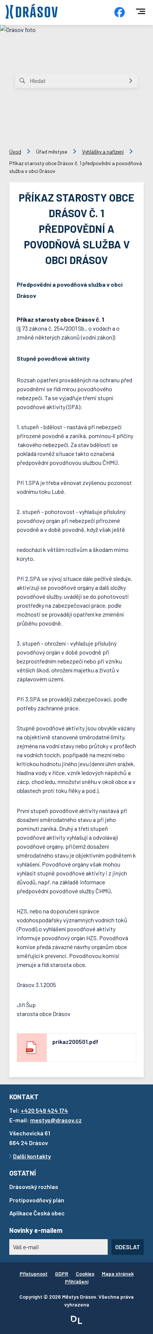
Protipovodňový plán (36, 1199)
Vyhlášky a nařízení (103, 151)
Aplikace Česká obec (37, 1212)
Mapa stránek (118, 1273)
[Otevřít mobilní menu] (140, 11)
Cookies (85, 1273)
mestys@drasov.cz (56, 1120)
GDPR (61, 1273)
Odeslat (127, 1246)
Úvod (15, 151)
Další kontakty (32, 1156)
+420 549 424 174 (44, 1110)
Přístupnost (34, 1273)
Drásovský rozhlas (33, 1186)
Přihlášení (76, 1281)
